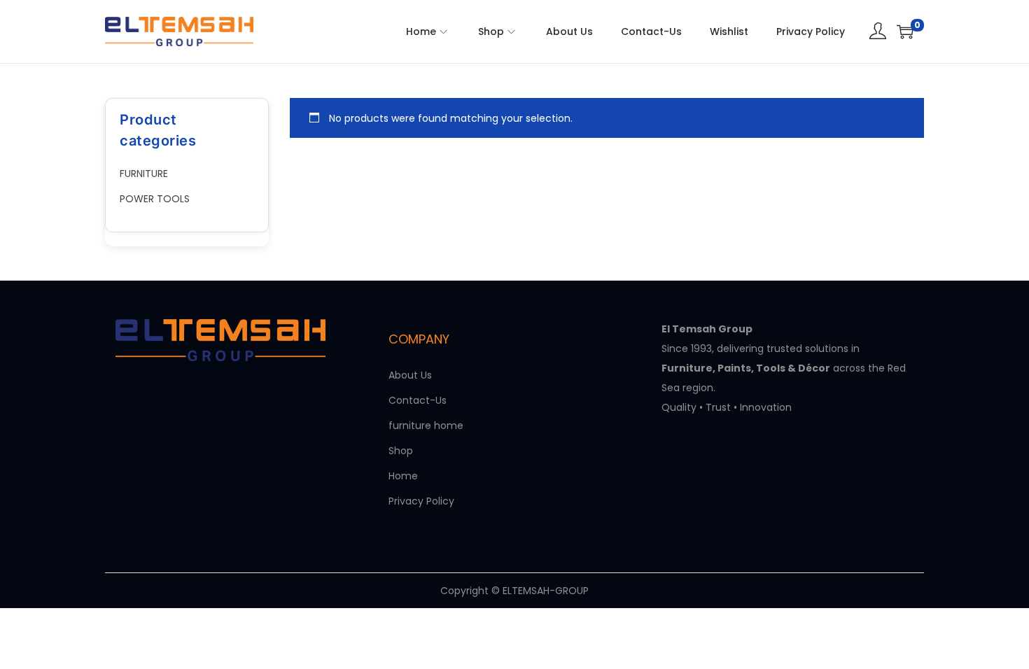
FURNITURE (144, 174)
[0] (905, 31)
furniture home (425, 425)
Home (403, 476)
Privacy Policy (421, 501)
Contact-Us (417, 400)
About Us (410, 375)
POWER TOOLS (155, 199)
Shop (400, 451)
